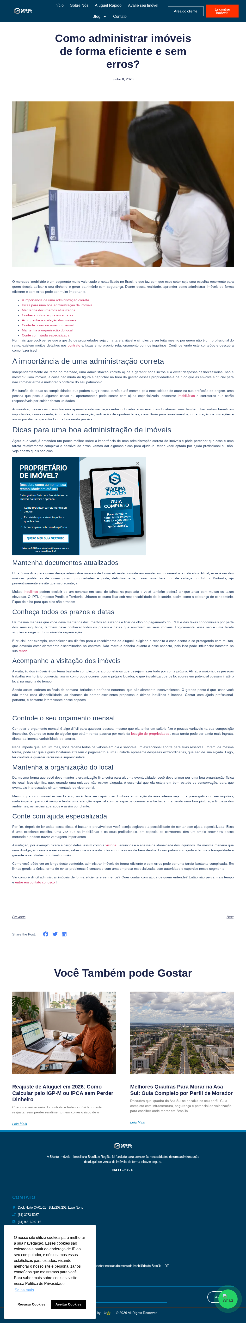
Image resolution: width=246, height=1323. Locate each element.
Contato (120, 16)
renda (23, 651)
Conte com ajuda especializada (45, 335)
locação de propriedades (150, 733)
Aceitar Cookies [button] (68, 1304)
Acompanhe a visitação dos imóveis (49, 320)
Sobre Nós (79, 5)
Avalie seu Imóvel (143, 5)
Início (59, 5)
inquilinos (31, 592)
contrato (74, 345)
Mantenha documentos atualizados (48, 310)
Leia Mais (19, 1123)
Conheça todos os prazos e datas (47, 315)
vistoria (110, 845)
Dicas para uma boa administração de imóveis (57, 305)
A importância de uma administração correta (55, 300)
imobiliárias (186, 396)
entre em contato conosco (35, 882)
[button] (46, 934)
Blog (96, 16)
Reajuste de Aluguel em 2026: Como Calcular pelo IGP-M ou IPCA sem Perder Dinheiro (62, 1093)
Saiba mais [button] (24, 1290)
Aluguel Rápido (108, 5)
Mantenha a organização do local (47, 330)
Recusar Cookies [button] (31, 1304)
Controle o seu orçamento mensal (48, 325)
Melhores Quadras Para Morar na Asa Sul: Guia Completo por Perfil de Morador (181, 1090)
